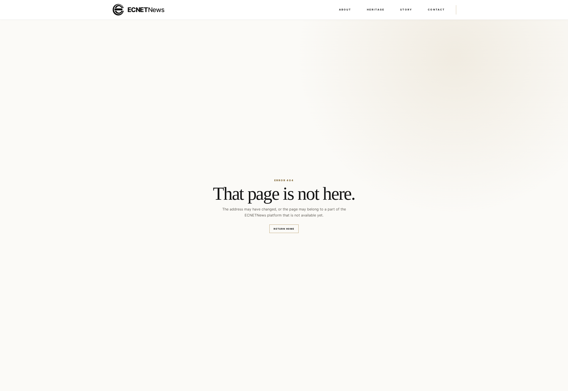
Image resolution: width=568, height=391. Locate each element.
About (345, 9)
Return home (284, 228)
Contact (436, 9)
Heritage (376, 9)
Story (406, 9)
